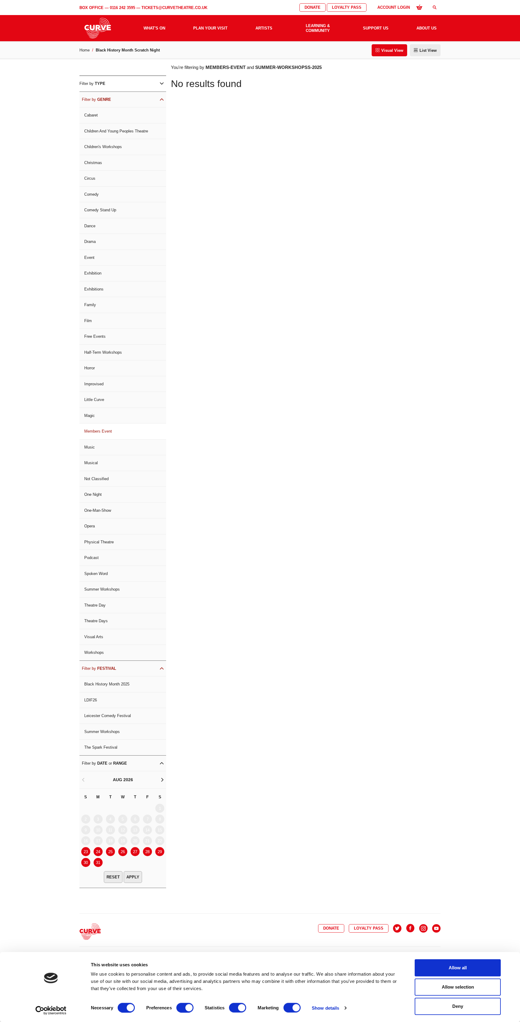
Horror (89, 368)
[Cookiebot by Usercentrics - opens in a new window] (51, 1010)
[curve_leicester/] (423, 928)
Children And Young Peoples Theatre (116, 131)
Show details (325, 1007)
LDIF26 (90, 700)
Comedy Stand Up (100, 210)
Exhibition (92, 273)
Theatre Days (96, 621)
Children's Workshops (103, 146)
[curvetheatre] (436, 928)
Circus (89, 178)
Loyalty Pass (346, 7)
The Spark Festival (100, 747)
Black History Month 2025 (106, 684)
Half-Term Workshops (103, 352)
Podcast (91, 557)
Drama (90, 241)
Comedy (91, 194)
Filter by (92, 83)
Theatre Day (95, 605)
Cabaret (91, 115)
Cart (419, 7)
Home (84, 50)
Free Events (95, 336)
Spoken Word (96, 573)
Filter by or (104, 763)
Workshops (94, 652)
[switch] (184, 1007)
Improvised (94, 384)
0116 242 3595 (122, 7)
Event (89, 257)
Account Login (393, 7)
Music (89, 447)
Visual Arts (93, 637)
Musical (91, 463)
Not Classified (96, 479)
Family (90, 305)
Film (88, 320)
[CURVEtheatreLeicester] (410, 928)
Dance (89, 226)
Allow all (458, 967)
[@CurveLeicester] (397, 928)
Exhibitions (94, 289)
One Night (93, 494)
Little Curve (94, 399)
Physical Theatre (99, 542)
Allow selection (458, 986)
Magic (89, 415)
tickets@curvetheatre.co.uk (174, 7)
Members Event (98, 431)
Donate (312, 7)
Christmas (93, 162)
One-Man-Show (97, 510)
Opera (89, 526)
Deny (457, 1006)
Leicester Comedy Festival (107, 715)
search (434, 7)
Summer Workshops (102, 589)
